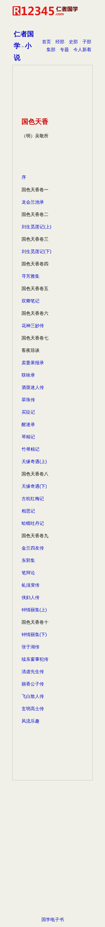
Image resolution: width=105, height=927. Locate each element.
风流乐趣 (30, 721)
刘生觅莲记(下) (36, 251)
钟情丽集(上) (34, 609)
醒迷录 (28, 424)
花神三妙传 (33, 325)
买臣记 (28, 412)
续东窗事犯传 (35, 659)
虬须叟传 (30, 585)
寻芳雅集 (30, 276)
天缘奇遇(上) (34, 461)
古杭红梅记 (33, 498)
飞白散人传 (33, 696)
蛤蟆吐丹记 (33, 523)
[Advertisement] (52, 857)
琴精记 (28, 436)
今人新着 (82, 49)
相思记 (28, 511)
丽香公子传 (33, 684)
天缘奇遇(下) (34, 486)
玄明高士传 (33, 708)
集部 (50, 49)
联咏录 (28, 375)
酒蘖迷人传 (33, 387)
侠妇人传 (30, 597)
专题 (64, 49)
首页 (46, 41)
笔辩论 (28, 572)
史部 (73, 41)
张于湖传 (30, 646)
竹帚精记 (30, 449)
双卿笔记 (30, 301)
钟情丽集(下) (34, 634)
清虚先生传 (33, 671)
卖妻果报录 (33, 362)
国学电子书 (52, 919)
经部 (59, 41)
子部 (86, 41)
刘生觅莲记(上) (36, 226)
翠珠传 (28, 399)
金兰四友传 (33, 548)
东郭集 (28, 560)
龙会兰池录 (33, 202)
